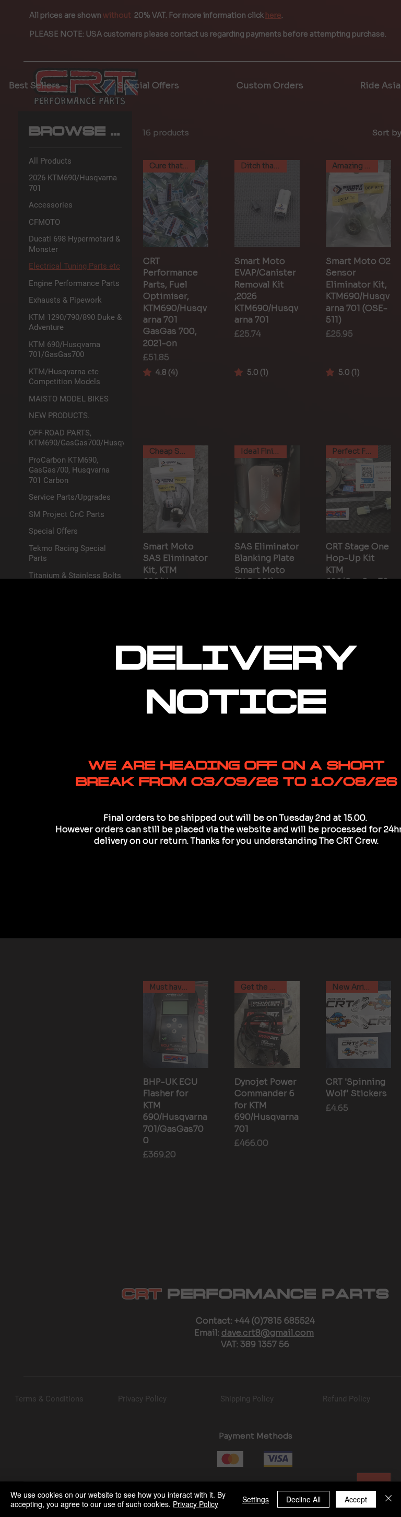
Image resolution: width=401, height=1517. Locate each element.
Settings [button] (255, 1499)
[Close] (388, 1499)
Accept (356, 1499)
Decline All (303, 1499)
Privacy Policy (195, 1504)
